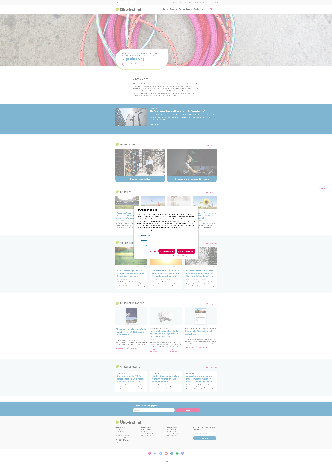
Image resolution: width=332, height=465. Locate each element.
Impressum (192, 256)
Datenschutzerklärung (144, 230)
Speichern (152, 251)
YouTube (144, 245)
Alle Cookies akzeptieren (186, 251)
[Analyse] (139, 241)
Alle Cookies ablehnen (167, 251)
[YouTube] (139, 246)
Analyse (144, 240)
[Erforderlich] (139, 236)
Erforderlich (145, 235)
